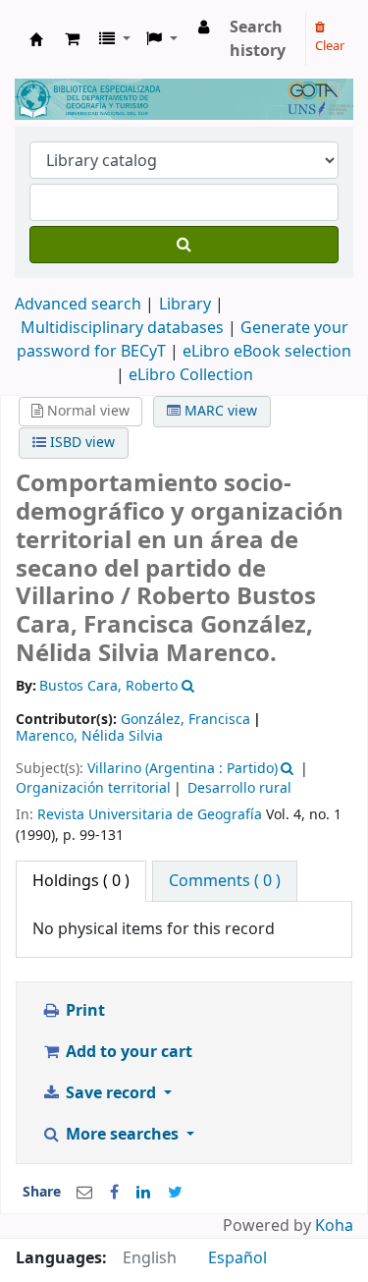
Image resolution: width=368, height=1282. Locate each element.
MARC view (219, 411)
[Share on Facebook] (114, 1192)
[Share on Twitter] (175, 1192)
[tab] (224, 881)
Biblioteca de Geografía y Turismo (36, 39)
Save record (111, 1093)
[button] (72, 39)
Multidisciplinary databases (124, 328)
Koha (334, 1226)
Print (83, 1011)
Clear (329, 45)
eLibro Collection (191, 375)
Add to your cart (127, 1052)
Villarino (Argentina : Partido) (182, 768)
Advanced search (78, 304)
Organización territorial (93, 788)
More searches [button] (122, 1134)
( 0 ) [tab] (81, 881)
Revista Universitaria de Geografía (149, 815)
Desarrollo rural (239, 788)
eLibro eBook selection (267, 351)
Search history (258, 39)
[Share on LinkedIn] (143, 1192)
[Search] (184, 244)
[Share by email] (84, 1192)
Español (237, 1258)
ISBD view (80, 442)
